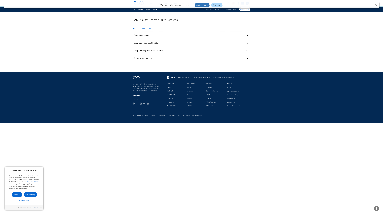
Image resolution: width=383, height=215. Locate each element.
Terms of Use (161, 115)
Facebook (134, 104)
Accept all (16, 195)
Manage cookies (24, 200)
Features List (219, 9)
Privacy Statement (150, 115)
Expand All (137, 29)
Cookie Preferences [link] (138, 115)
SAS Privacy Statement (33, 181)
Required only (30, 195)
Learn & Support (231, 9)
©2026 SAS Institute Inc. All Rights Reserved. (190, 115)
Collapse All (147, 29)
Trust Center (171, 115)
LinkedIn (141, 104)
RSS (148, 104)
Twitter (137, 104)
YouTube (144, 104)
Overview (209, 9)
